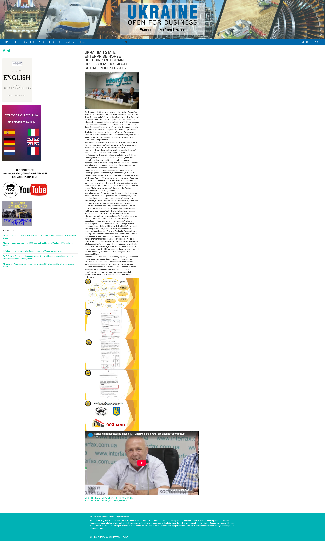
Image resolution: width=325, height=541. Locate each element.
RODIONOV (104, 501)
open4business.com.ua (100, 537)
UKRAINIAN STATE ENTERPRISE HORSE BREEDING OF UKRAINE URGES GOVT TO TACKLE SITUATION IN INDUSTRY (107, 60)
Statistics (29, 42)
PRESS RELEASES (55, 42)
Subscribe (305, 42)
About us (70, 42)
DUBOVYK (111, 498)
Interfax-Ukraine (120, 537)
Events (41, 42)
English (318, 42)
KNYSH (96, 501)
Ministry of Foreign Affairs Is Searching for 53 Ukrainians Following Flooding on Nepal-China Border (39, 236)
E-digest (16, 42)
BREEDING (90, 498)
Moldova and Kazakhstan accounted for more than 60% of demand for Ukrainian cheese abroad (38, 265)
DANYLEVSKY (100, 498)
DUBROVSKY (121, 498)
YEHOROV (123, 501)
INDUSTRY (89, 501)
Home (6, 42)
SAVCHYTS (113, 501)
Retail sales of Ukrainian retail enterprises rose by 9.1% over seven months (32, 251)
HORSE (129, 498)
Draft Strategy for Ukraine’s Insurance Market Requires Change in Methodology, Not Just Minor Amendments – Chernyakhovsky (38, 257)
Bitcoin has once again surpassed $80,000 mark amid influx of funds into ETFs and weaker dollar (39, 244)
